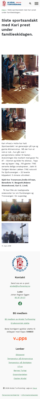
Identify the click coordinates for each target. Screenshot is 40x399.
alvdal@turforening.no (20, 286)
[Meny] (36, 3)
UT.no (20, 366)
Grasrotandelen (20, 374)
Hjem (4, 10)
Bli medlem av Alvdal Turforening (20, 319)
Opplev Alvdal (20, 378)
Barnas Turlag (20, 370)
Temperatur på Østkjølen (20, 362)
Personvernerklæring (10, 395)
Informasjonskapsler (29, 395)
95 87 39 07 (20, 297)
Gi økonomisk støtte (20, 323)
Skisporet (20, 354)
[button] (30, 3)
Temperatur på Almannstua (20, 358)
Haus (35, 388)
